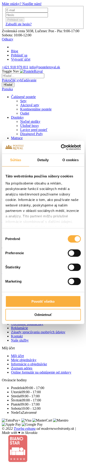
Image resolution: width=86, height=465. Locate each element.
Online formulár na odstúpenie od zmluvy (41, 372)
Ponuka (7, 89)
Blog (14, 51)
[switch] (74, 253)
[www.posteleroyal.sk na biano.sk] (17, 461)
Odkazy (7, 39)
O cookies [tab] (70, 160)
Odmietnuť (43, 315)
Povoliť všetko (43, 301)
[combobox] (23, 75)
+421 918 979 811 (15, 67)
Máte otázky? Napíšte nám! (22, 4)
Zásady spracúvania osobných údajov (38, 332)
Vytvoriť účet (20, 59)
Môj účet (17, 356)
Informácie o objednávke (29, 364)
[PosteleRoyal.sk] (31, 71)
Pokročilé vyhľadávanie (19, 80)
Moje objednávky (23, 360)
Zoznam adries (21, 368)
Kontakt (17, 336)
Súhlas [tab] (15, 160)
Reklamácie (19, 328)
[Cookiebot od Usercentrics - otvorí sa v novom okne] (61, 147)
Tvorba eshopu (25, 428)
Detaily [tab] (43, 160)
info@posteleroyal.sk (44, 67)
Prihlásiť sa (19, 55)
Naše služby (20, 340)
